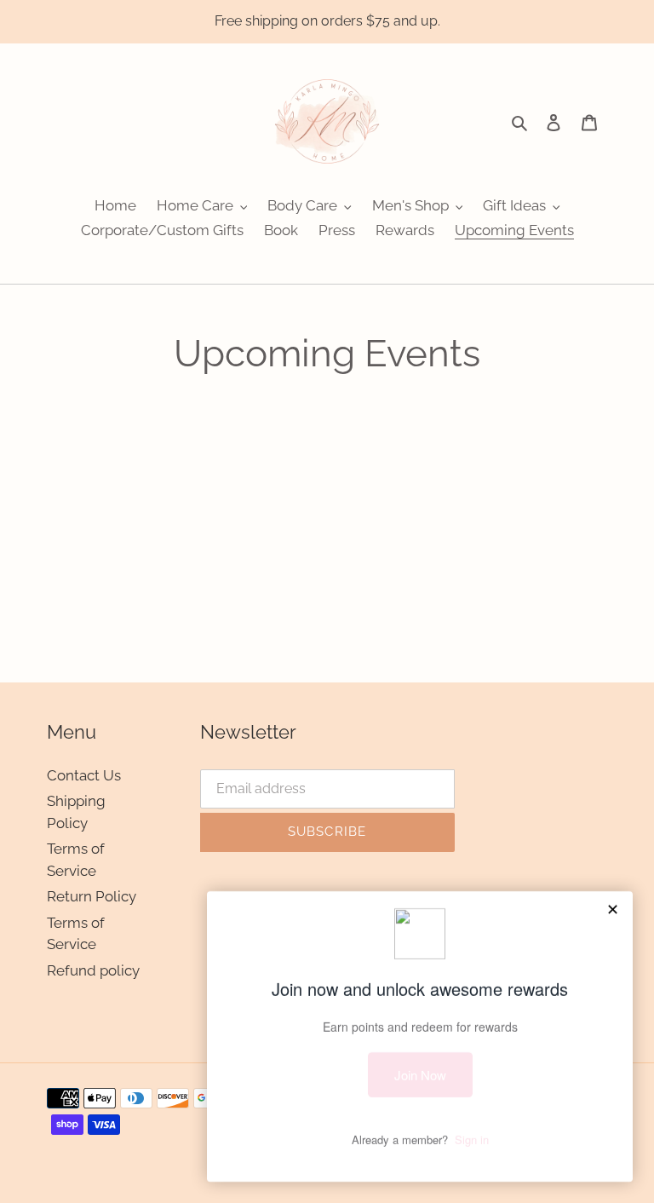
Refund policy (93, 970)
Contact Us (84, 775)
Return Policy (91, 896)
